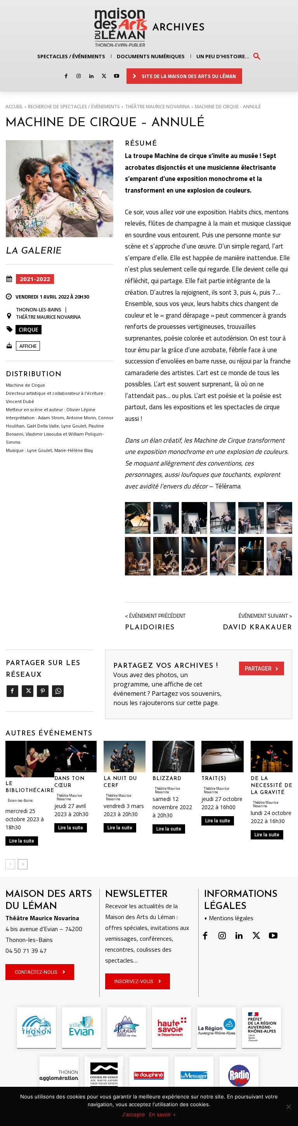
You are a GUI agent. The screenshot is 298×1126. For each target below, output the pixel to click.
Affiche (27, 346)
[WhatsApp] (57, 691)
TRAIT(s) (213, 778)
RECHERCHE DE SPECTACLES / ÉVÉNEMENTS (74, 106)
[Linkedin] (91, 76)
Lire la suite (21, 841)
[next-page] (23, 864)
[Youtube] (116, 76)
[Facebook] (66, 76)
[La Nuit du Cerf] (125, 756)
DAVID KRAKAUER (257, 627)
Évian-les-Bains (20, 800)
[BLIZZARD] (173, 756)
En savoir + (162, 1114)
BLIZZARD (167, 778)
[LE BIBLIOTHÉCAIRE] (29, 759)
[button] (257, 56)
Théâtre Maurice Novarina (157, 106)
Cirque (28, 329)
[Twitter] (103, 76)
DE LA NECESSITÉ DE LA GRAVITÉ (272, 785)
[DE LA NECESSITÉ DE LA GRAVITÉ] (272, 756)
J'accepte (133, 1114)
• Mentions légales (228, 918)
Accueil (14, 106)
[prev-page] (10, 864)
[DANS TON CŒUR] (75, 756)
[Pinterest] (42, 691)
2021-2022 (35, 279)
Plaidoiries (150, 627)
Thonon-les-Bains (38, 309)
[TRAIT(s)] (222, 756)
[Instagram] (78, 76)
